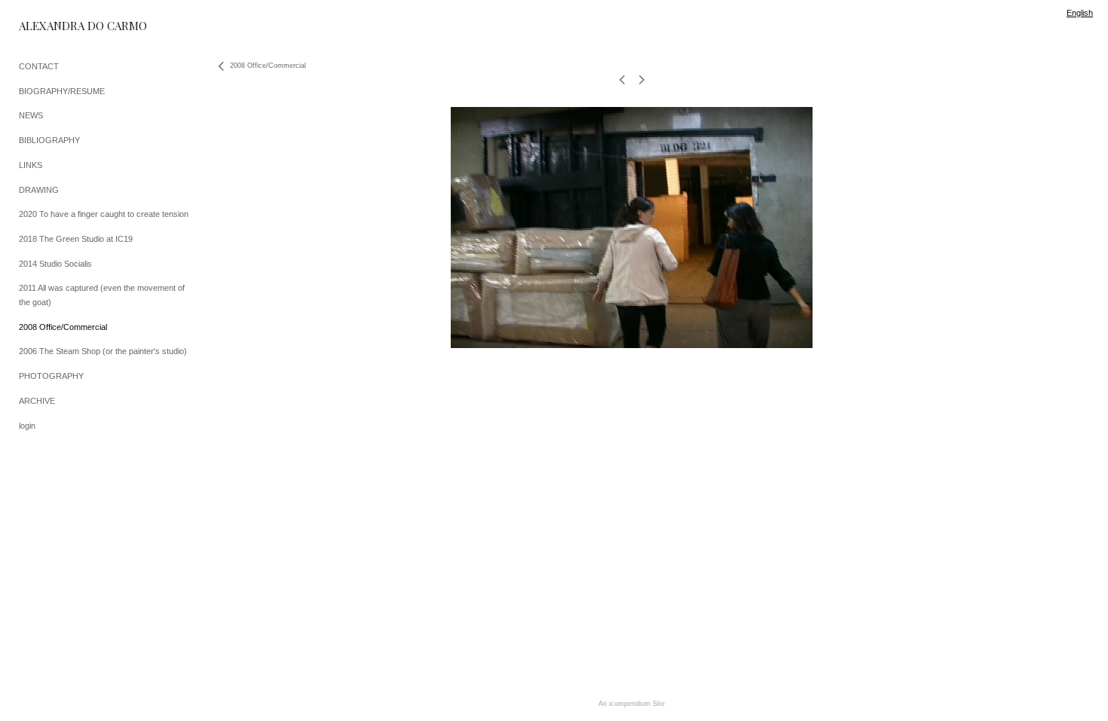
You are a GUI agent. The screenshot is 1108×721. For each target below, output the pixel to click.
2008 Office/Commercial (63, 326)
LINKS (30, 165)
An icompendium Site (631, 703)
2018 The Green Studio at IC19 (76, 238)
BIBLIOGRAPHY (49, 140)
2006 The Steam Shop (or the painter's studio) (103, 351)
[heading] (56, 26)
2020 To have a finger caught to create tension (103, 213)
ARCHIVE (37, 400)
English (1080, 12)
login (27, 425)
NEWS (31, 115)
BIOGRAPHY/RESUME (62, 91)
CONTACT (39, 66)
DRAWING (39, 189)
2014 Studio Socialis (55, 263)
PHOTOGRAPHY (51, 375)
